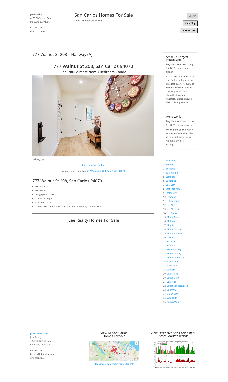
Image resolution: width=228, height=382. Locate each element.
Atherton (170, 160)
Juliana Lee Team (178, 64)
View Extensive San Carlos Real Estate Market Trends (173, 334)
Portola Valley (174, 249)
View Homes (189, 30)
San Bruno (172, 261)
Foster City (171, 192)
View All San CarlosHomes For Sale (113, 334)
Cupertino (171, 180)
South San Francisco (177, 285)
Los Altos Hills (174, 209)
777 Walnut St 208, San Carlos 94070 (106, 170)
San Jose (171, 269)
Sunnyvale (172, 289)
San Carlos (172, 265)
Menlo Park (173, 217)
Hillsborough (173, 200)
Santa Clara (173, 277)
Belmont (170, 164)
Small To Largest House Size (177, 58)
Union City (172, 293)
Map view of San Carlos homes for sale (114, 363)
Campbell (171, 176)
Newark (171, 237)
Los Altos (171, 205)
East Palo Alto (173, 188)
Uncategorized (184, 125)
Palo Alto (171, 245)
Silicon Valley (174, 301)
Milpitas (171, 225)
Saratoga (171, 281)
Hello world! (174, 116)
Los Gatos (172, 213)
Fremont (171, 196)
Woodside (172, 297)
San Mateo (172, 273)
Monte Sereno (174, 229)
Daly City (170, 184)
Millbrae (171, 221)
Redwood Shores (175, 257)
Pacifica (171, 241)
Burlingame (172, 172)
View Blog (190, 23)
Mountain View (175, 233)
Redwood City (174, 253)
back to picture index (93, 165)
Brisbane (170, 168)
